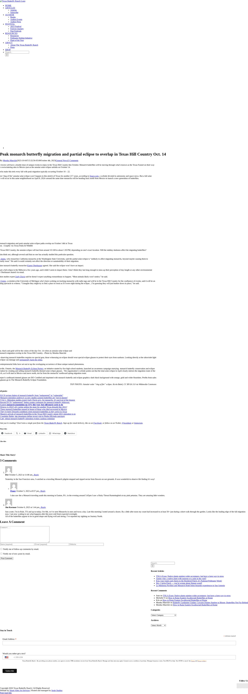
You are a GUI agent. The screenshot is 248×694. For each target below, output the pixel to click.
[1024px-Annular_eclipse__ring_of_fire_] (71, 148)
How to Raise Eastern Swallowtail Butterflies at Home (190, 598)
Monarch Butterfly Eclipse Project (29, 368)
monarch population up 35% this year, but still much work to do (34, 405)
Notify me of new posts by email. (16, 554)
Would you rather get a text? (14, 653)
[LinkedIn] (240, 685)
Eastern (3, 405)
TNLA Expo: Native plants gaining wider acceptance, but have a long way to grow (190, 576)
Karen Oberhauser (34, 265)
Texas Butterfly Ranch (53, 423)
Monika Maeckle (10, 160)
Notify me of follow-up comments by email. (21, 549)
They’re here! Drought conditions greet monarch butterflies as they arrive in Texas (33, 412)
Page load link (6, 693)
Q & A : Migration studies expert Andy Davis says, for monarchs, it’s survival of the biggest (37, 400)
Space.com (94, 176)
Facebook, (97, 423)
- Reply (35, 475)
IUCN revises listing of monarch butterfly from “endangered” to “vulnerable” (31, 395)
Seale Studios (56, 690)
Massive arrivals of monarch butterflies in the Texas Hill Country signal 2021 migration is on (38, 414)
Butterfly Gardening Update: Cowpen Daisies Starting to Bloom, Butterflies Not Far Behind (210, 602)
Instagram (138, 423)
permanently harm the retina (31, 360)
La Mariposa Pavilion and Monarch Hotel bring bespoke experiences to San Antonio (190, 585)
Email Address (10, 639)
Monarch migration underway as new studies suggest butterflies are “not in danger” (34, 398)
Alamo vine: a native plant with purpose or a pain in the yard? (181, 578)
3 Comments (73, 160)
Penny (13, 491)
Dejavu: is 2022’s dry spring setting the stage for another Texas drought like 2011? (33, 407)
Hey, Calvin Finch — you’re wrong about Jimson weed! (179, 583)
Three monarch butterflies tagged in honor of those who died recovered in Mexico (33, 409)
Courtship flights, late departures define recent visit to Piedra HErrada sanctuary (32, 416)
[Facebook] (238, 685)
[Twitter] (246, 685)
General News (62, 160)
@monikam (126, 423)
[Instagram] (243, 685)
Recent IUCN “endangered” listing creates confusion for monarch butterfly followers (35, 402)
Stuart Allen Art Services (20, 690)
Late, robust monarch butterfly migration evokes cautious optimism (27, 419)
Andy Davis (20, 277)
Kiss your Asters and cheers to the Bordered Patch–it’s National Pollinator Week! (189, 581)
